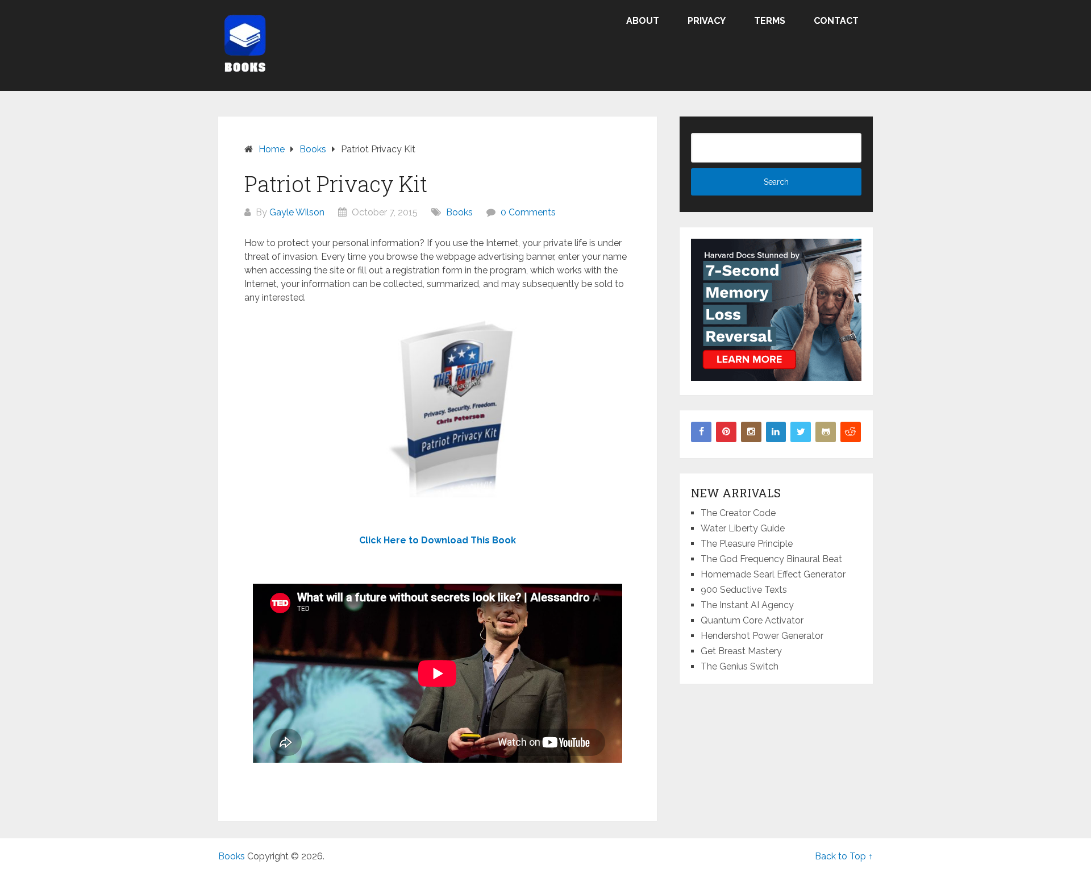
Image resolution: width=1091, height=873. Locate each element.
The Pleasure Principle (747, 543)
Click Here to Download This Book (437, 540)
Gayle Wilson (296, 212)
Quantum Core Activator (752, 620)
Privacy (707, 20)
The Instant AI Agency (747, 605)
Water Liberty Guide (743, 528)
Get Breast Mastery (741, 651)
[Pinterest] (726, 432)
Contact (836, 20)
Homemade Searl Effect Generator (773, 574)
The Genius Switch (739, 666)
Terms (769, 20)
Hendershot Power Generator (762, 635)
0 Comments (528, 212)
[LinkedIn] (776, 432)
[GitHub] (825, 432)
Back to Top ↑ (844, 856)
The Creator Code (738, 513)
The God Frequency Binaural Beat (771, 559)
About (642, 20)
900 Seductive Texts (744, 589)
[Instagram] (751, 432)
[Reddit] (850, 432)
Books (459, 212)
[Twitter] (800, 432)
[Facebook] (701, 432)
